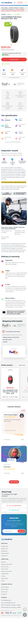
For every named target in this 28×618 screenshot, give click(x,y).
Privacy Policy (5, 566)
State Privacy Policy (6, 571)
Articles (3, 576)
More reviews (14, 482)
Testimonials (4, 578)
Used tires (4, 8)
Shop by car (4, 551)
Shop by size (4, 548)
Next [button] (22, 439)
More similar (22, 365)
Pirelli (22, 8)
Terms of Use (4, 569)
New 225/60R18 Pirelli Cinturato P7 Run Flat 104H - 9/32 (10, 391)
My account (4, 591)
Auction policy (5, 587)
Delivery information (6, 564)
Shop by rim (4, 555)
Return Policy (4, 589)
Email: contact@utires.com (8, 602)
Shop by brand (14, 8)
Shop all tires (4, 546)
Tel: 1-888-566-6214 (6, 600)
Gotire (2, 580)
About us (3, 562)
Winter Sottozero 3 (8, 9)
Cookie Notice (5, 573)
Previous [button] (7, 439)
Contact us (4, 594)
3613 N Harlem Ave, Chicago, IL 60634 (11, 607)
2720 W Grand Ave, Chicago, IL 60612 (10, 605)
